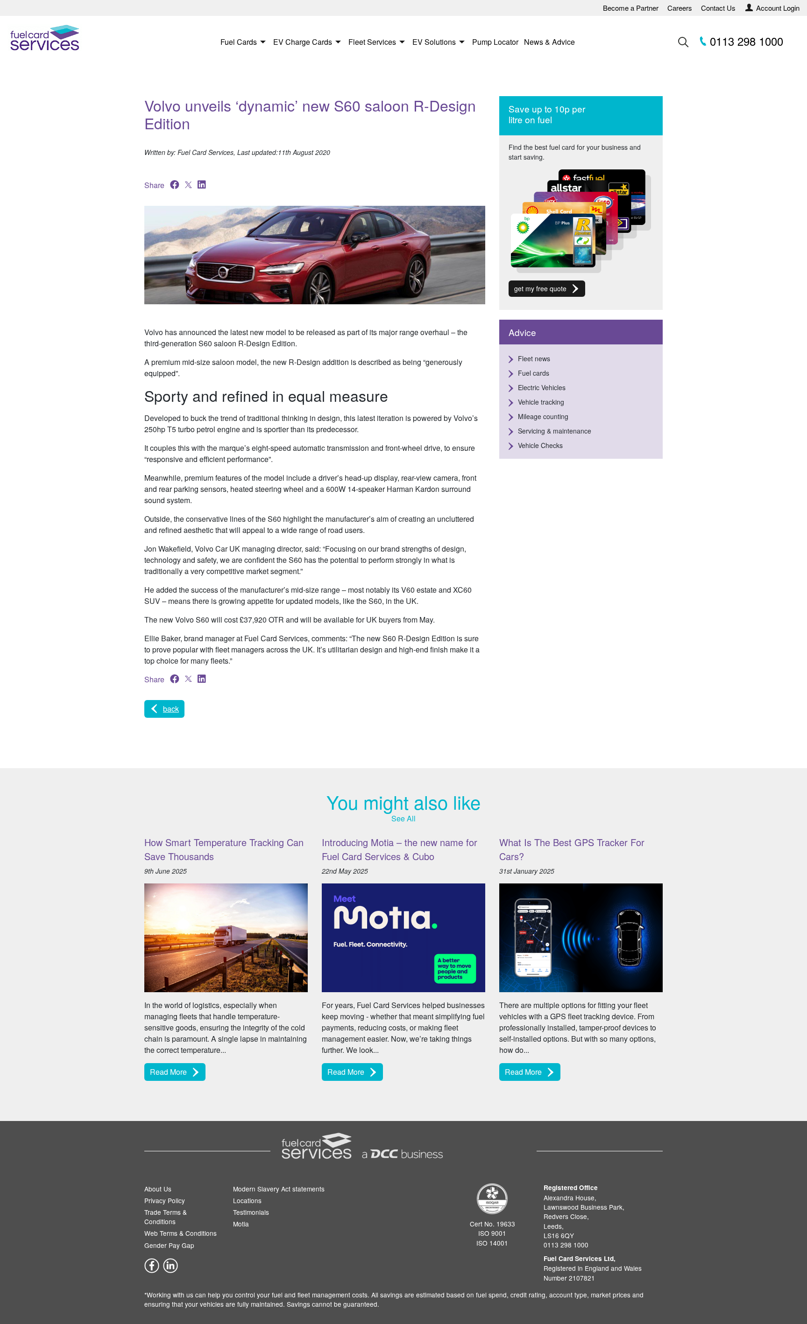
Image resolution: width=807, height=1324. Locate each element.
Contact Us (718, 8)
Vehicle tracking (541, 401)
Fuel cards (533, 373)
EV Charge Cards (302, 41)
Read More (168, 1071)
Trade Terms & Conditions (165, 1216)
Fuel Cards (238, 41)
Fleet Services (372, 41)
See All (403, 818)
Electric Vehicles (542, 387)
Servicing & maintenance (554, 430)
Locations (247, 1200)
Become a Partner (630, 8)
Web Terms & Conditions (180, 1233)
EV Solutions (434, 41)
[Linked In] (170, 1264)
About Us (157, 1188)
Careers (679, 8)
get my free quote (540, 288)
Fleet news (534, 358)
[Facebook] (151, 1264)
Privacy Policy (164, 1200)
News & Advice (549, 41)
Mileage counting (543, 416)
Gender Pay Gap (169, 1245)
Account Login (778, 8)
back (171, 708)
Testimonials (251, 1212)
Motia (241, 1223)
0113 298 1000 (745, 41)
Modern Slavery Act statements (279, 1188)
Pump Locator (495, 41)
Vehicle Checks (540, 445)
